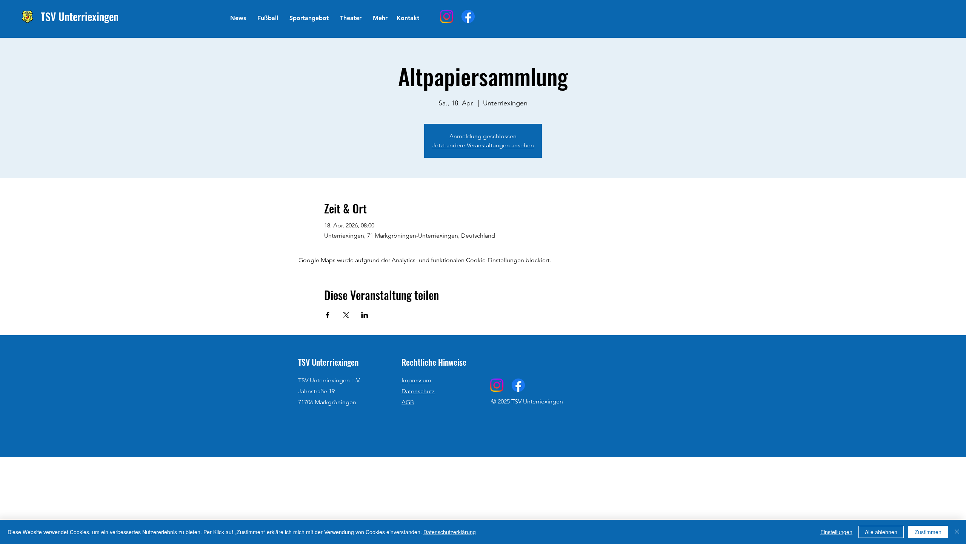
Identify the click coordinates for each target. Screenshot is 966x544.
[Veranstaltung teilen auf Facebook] (327, 315)
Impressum (416, 380)
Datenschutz (418, 391)
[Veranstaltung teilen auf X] (346, 315)
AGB (407, 402)
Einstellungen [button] (836, 532)
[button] (268, 18)
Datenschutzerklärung (449, 532)
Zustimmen (928, 532)
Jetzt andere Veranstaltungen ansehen (483, 145)
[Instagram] (446, 16)
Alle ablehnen (881, 532)
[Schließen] (956, 532)
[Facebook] (468, 16)
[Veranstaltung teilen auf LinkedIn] (364, 315)
